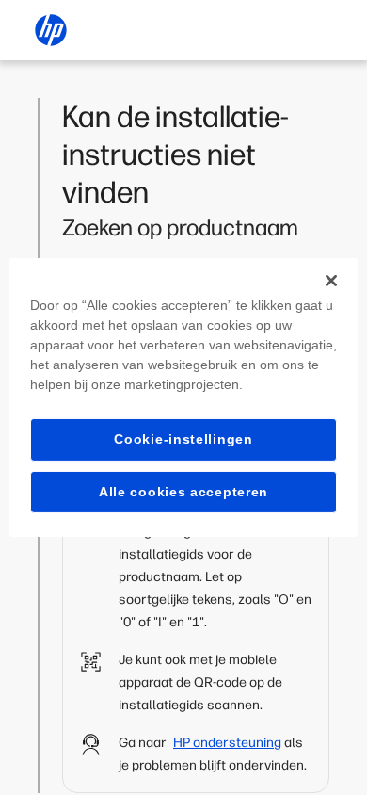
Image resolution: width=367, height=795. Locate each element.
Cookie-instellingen (183, 438)
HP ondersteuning (227, 743)
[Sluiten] (331, 280)
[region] (184, 397)
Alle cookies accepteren (183, 491)
